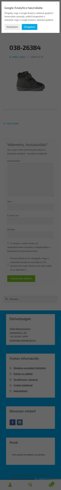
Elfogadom (29, 27)
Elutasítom (12, 27)
